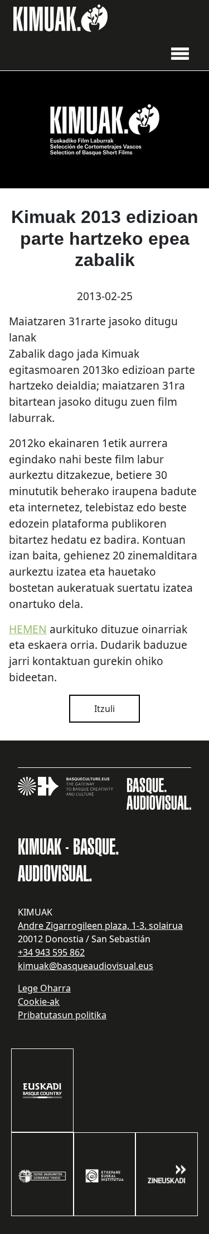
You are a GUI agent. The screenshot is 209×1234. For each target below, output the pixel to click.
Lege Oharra (44, 988)
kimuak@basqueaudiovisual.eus (85, 966)
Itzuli (104, 709)
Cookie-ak (39, 1001)
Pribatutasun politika (62, 1015)
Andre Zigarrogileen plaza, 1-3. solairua (100, 925)
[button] (180, 52)
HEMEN (28, 629)
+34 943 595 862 (51, 952)
